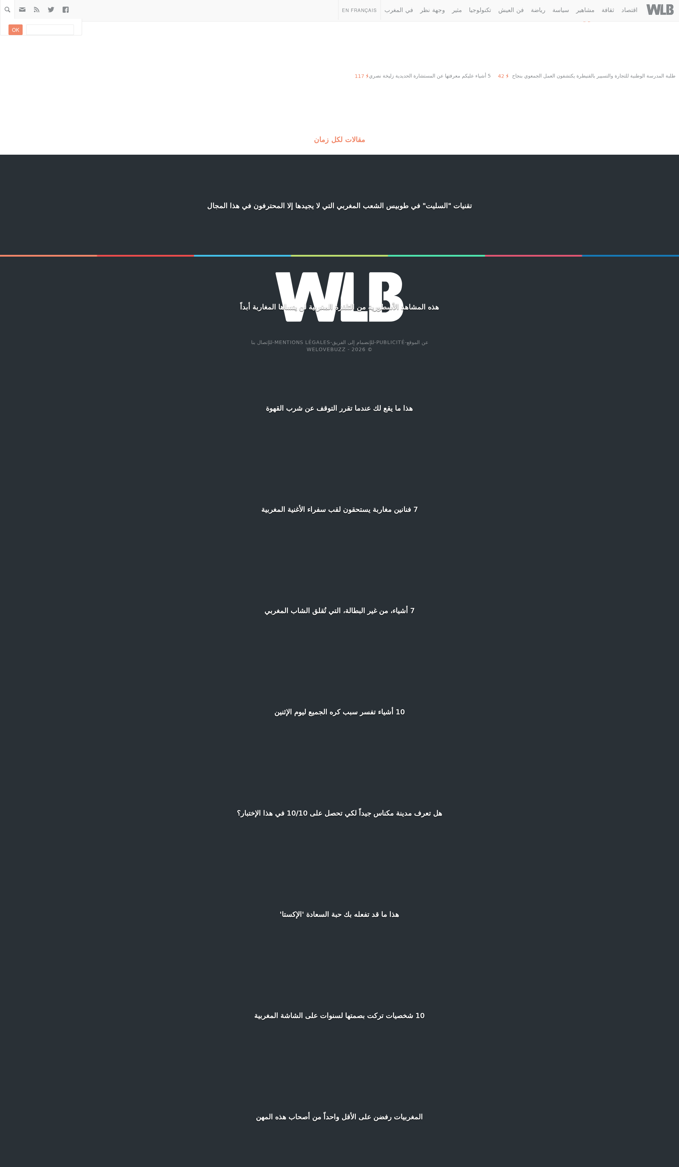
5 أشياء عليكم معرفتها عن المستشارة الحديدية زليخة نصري (430, 75)
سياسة (560, 9)
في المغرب (398, 9)
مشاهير (585, 9)
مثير (457, 9)
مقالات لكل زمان (339, 139)
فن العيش (511, 9)
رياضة (538, 9)
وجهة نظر (432, 9)
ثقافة (608, 9)
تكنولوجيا (480, 9)
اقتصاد (629, 9)
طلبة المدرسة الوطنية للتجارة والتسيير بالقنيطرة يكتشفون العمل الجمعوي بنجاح (593, 75)
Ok (15, 29)
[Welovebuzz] (660, 9)
